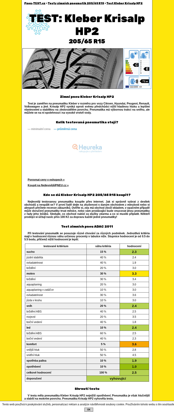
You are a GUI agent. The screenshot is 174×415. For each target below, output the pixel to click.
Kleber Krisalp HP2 (124, 3)
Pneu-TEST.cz (34, 3)
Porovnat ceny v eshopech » (46, 179)
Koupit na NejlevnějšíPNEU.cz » (48, 185)
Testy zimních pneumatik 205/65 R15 (76, 3)
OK (88, 409)
